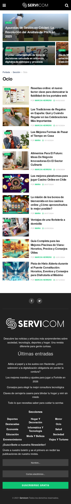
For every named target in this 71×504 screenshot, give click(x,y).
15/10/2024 (49, 140)
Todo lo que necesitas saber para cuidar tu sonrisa (35, 402)
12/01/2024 (60, 257)
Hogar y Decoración (35, 420)
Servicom (24, 497)
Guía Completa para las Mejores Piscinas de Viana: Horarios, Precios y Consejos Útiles (49, 246)
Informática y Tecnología (35, 429)
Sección (16, 72)
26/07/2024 (49, 184)
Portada (6, 72)
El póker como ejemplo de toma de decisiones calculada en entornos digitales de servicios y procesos (25, 58)
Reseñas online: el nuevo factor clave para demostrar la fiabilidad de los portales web (49, 92)
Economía (12, 429)
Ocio (8, 23)
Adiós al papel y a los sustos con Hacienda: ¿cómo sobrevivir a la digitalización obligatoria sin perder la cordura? (35, 367)
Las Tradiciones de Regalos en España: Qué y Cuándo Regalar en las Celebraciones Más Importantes (49, 115)
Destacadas (12, 424)
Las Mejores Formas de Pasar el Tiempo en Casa (49, 134)
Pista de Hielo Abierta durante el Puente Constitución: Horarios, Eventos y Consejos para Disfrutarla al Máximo (49, 269)
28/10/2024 (60, 125)
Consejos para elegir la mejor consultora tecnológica (35, 387)
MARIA (37, 140)
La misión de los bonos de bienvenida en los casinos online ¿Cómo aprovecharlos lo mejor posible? (49, 202)
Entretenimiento (12, 439)
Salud (58, 429)
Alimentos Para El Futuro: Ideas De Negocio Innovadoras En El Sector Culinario (47, 159)
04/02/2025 (60, 100)
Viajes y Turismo (58, 439)
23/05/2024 (49, 228)
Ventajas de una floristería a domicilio (48, 221)
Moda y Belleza (35, 436)
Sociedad (58, 434)
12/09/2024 (60, 169)
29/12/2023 (60, 280)
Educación (12, 434)
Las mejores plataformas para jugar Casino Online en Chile (49, 177)
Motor (58, 419)
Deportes (12, 419)
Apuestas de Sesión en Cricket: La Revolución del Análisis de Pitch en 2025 (30, 31)
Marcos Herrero (43, 100)
